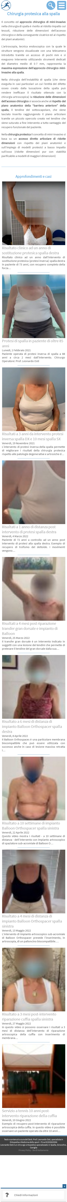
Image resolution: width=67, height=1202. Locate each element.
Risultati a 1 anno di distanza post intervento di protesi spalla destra (29, 529)
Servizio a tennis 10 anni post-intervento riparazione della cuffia (29, 1113)
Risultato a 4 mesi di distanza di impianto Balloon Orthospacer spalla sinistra (32, 921)
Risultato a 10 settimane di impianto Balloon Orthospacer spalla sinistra (31, 825)
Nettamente (43, 1150)
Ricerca (50, 5)
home (23, 5)
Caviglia (33, 1147)
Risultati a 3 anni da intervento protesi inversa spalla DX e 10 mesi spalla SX (32, 436)
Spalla (53, 1144)
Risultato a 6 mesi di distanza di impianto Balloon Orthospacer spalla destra (32, 726)
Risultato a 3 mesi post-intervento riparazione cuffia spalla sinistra (29, 1017)
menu (61, 5)
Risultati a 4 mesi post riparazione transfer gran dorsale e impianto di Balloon (30, 628)
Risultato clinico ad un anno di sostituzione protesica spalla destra (30, 250)
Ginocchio (61, 1144)
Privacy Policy (25, 1150)
